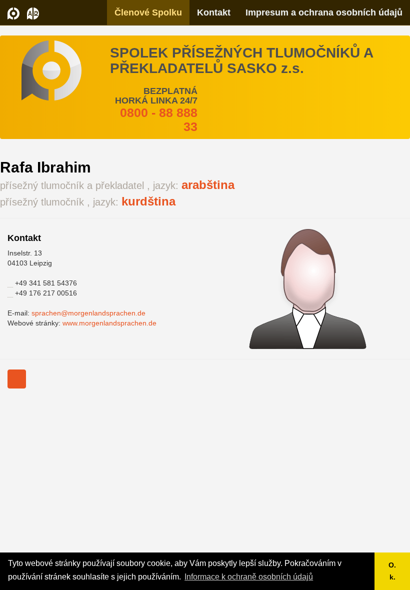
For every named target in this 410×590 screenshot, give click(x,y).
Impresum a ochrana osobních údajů (324, 13)
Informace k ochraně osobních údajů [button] (248, 576)
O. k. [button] (392, 571)
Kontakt (213, 13)
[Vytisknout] (17, 379)
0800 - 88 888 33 (159, 120)
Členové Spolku (148, 13)
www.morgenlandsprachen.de (109, 323)
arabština (208, 185)
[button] (33, 12)
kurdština (149, 201)
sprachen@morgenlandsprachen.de (89, 313)
